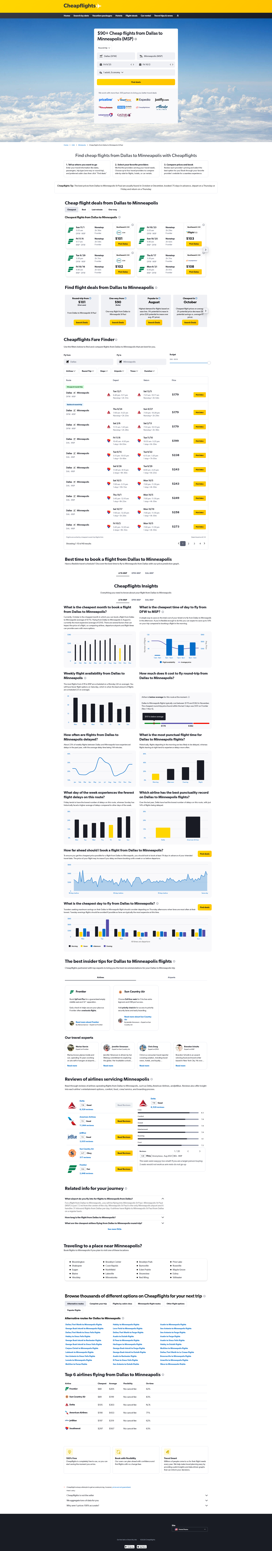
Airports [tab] (171, 977)
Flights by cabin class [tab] (122, 1304)
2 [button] (188, 543)
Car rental (146, 15)
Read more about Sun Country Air (137, 1018)
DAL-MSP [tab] (149, 573)
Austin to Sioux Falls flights (172, 1340)
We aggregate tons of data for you (83, 1500)
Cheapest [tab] (71, 209)
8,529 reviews (86, 1109)
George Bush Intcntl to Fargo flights (129, 1348)
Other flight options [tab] (175, 1304)
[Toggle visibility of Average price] (184, 662)
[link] (82, 322)
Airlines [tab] (100, 977)
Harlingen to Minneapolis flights (127, 1344)
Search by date (81, 15)
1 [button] (182, 543)
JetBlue (83, 1133)
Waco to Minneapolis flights (172, 1364)
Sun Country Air (87, 1149)
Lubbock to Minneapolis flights (79, 1352)
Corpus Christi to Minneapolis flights (81, 1348)
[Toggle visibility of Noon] (84, 946)
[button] (135, 39)
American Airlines (88, 1117)
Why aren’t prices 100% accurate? (83, 1505)
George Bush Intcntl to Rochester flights (83, 1340)
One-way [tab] (113, 209)
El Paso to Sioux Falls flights (125, 1360)
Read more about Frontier (87, 1022)
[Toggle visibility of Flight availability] (167, 662)
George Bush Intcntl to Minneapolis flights (84, 1328)
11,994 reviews (87, 1125)
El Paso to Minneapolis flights (126, 1340)
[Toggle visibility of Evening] (108, 946)
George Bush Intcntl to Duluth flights (129, 1352)
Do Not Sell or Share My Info (127, 1540)
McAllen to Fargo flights (76, 1364)
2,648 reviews (86, 1173)
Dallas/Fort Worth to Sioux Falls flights (82, 1332)
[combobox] (104, 48)
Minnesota (82, 145)
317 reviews (85, 1157)
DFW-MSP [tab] (136, 573)
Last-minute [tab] (97, 209)
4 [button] (200, 543)
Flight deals (131, 15)
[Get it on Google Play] (129, 1547)
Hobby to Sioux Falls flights (77, 1336)
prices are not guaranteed (121, 1487)
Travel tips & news (163, 15)
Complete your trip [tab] (98, 1304)
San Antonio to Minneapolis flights (175, 1328)
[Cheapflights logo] (79, 6)
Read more (72, 1066)
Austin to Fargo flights (170, 1336)
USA (73, 145)
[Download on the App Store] (141, 1547)
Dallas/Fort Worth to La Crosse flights (177, 1352)
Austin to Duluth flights (123, 1336)
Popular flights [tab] (74, 1310)
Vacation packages (102, 15)
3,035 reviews (86, 1141)
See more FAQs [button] (114, 1229)
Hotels (118, 15)
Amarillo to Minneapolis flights (174, 1360)
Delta (82, 1101)
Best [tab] (84, 209)
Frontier (83, 1165)
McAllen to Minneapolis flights (174, 1348)
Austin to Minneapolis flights (173, 1324)
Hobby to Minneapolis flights (126, 1324)
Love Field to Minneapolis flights (127, 1328)
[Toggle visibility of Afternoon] (96, 946)
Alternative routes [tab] (75, 1304)
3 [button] (194, 543)
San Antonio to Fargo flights (172, 1332)
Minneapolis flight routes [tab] (149, 1304)
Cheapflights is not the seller (80, 1495)
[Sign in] (178, 15)
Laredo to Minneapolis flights (78, 1360)
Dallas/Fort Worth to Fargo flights (128, 1332)
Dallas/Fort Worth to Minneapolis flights (83, 1324)
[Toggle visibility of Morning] (73, 946)
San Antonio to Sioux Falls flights (80, 1356)
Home (67, 15)
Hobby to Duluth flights (170, 1344)
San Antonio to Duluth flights (126, 1364)
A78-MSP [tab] (122, 573)
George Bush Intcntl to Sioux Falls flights (83, 1344)
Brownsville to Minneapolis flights (175, 1356)
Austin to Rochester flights (125, 1356)
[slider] (209, 363)
